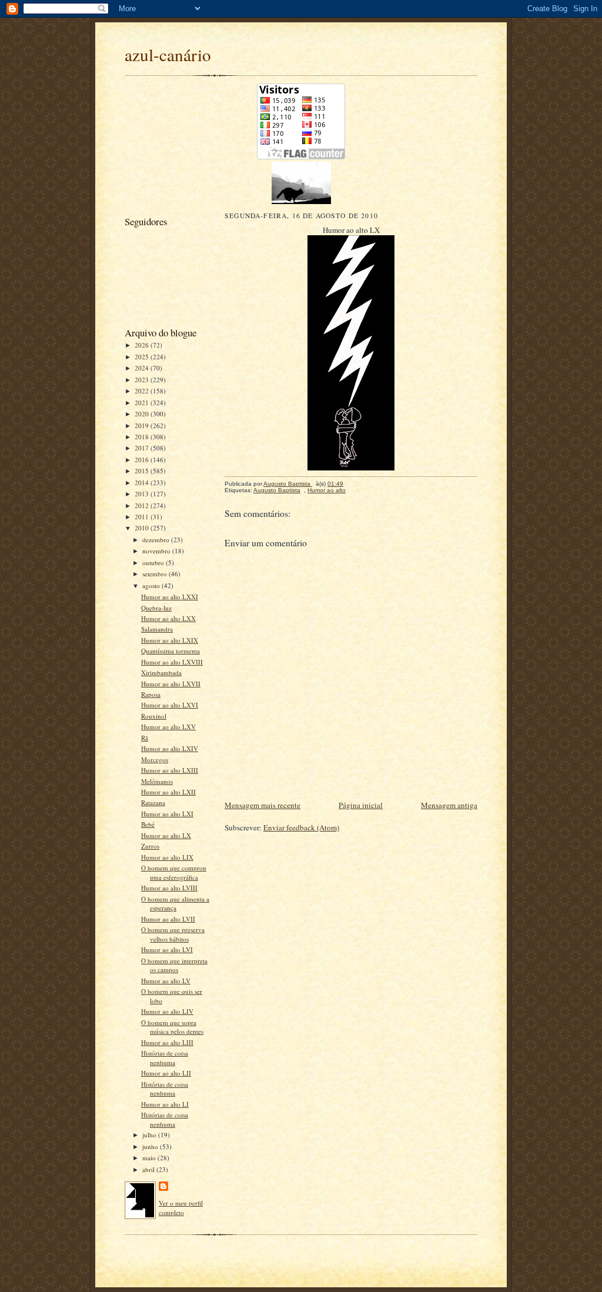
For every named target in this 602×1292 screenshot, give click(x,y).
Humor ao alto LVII (168, 918)
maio (150, 1157)
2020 (142, 413)
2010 (142, 527)
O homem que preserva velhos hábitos (173, 934)
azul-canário (168, 54)
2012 (142, 505)
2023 (142, 379)
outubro (154, 562)
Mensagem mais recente (262, 805)
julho (150, 1134)
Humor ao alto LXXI (169, 596)
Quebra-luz (156, 607)
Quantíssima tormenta (170, 650)
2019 (142, 425)
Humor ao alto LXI (167, 813)
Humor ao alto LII (166, 1073)
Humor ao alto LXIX (169, 640)
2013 (142, 493)
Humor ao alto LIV (167, 1011)
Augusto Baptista (276, 490)
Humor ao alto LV (165, 980)
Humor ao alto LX (166, 835)
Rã (144, 737)
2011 (142, 516)
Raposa (150, 694)
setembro (155, 573)
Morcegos (154, 759)
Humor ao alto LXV (168, 726)
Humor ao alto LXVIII (172, 661)
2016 (142, 459)
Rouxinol (153, 716)
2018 (142, 436)
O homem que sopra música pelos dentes (172, 1027)
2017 (142, 447)
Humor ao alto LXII (168, 791)
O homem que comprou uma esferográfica (173, 872)
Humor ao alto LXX (168, 618)
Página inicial (361, 805)
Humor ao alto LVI (167, 949)
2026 (142, 344)
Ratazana (153, 802)
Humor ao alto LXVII (170, 683)
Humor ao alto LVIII (169, 887)
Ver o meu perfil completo (181, 1207)
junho (151, 1146)
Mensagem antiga (449, 805)
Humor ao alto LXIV (169, 748)
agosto (152, 585)
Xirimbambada (161, 672)
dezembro (156, 539)
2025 (142, 356)
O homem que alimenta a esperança (175, 903)
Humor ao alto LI (165, 1104)
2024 (142, 367)
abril (149, 1169)
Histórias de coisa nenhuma (164, 1058)
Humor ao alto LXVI (169, 704)
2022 (142, 390)
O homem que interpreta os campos (174, 965)
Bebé (148, 824)
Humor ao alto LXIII (169, 770)
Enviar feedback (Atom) (301, 827)
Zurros (150, 846)
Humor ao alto (326, 490)
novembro (157, 550)
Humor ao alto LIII (167, 1042)
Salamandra (157, 629)
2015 (142, 470)
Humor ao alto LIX (167, 857)
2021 (142, 402)
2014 (142, 482)
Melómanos (157, 781)
